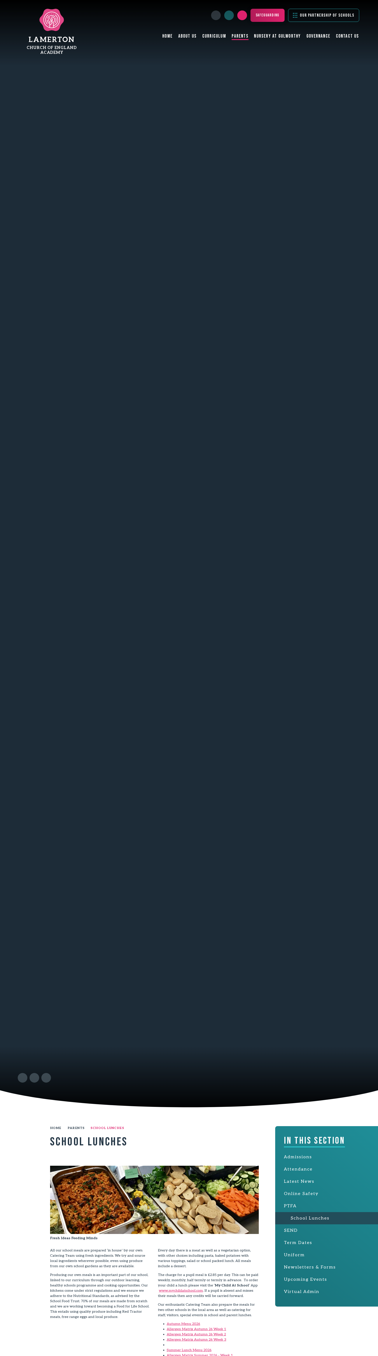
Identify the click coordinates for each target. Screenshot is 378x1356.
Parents (76, 1128)
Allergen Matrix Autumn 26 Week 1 (196, 1329)
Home (55, 1128)
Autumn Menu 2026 (183, 1324)
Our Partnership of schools (327, 15)
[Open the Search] (242, 15)
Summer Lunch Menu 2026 (189, 1350)
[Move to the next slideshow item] (34, 1078)
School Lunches (107, 1128)
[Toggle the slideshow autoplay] (46, 1078)
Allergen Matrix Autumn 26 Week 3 (196, 1340)
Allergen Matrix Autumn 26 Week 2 (196, 1334)
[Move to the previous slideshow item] (22, 1078)
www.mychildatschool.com (181, 1291)
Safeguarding (268, 15)
